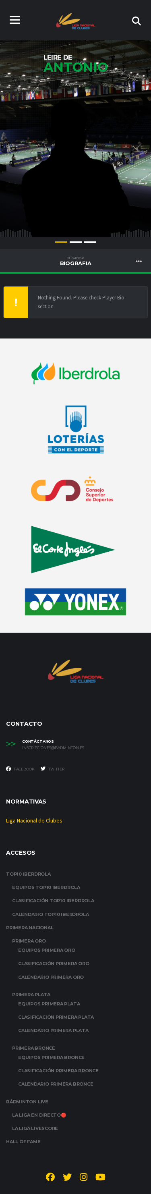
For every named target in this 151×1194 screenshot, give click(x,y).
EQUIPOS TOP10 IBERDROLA (46, 887)
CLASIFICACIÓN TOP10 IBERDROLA (53, 900)
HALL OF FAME (23, 1141)
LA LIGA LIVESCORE (35, 1128)
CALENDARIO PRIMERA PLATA (53, 1030)
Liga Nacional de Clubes (34, 821)
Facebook (24, 769)
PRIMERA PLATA (31, 994)
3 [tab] (90, 242)
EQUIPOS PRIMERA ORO (46, 950)
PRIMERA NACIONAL (29, 927)
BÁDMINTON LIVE (27, 1102)
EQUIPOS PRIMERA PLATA (49, 1004)
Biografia (75, 261)
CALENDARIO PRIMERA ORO (51, 977)
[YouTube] (100, 1178)
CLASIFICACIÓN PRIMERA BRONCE (58, 1071)
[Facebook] (50, 1178)
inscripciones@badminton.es (53, 748)
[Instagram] (83, 1178)
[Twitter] (67, 1178)
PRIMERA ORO (29, 941)
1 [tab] (61, 242)
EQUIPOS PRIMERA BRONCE (51, 1057)
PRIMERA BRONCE (33, 1048)
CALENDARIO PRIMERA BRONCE (55, 1084)
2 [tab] (76, 242)
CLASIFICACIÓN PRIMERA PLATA (56, 1017)
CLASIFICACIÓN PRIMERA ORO (53, 963)
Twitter (56, 769)
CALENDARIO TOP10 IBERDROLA (50, 914)
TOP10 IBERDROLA (28, 874)
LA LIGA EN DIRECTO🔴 (39, 1115)
